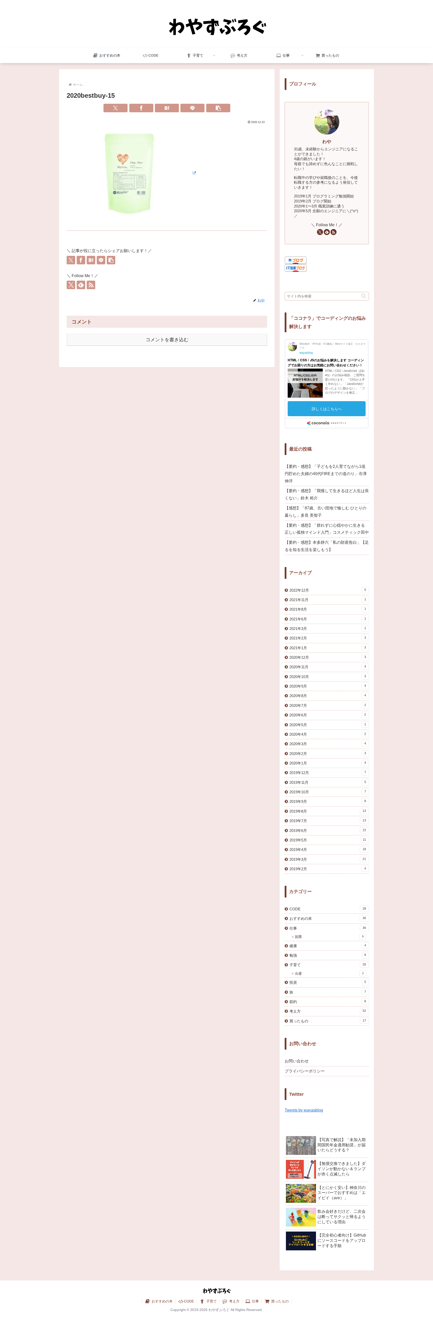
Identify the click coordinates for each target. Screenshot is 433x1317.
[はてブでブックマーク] (167, 108)
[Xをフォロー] (71, 285)
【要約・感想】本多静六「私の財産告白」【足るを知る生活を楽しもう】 (327, 546)
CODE (189, 1301)
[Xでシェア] (115, 108)
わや (326, 141)
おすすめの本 (162, 1301)
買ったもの (279, 1301)
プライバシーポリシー (305, 1071)
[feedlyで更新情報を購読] (81, 285)
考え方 (234, 1301)
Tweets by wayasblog (304, 1110)
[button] (218, 108)
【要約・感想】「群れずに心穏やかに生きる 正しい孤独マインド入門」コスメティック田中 (327, 529)
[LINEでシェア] (192, 108)
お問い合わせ (297, 1061)
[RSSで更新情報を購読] (91, 285)
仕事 (255, 1301)
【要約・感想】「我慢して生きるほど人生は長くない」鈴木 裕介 (327, 494)
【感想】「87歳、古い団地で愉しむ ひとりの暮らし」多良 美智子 (325, 511)
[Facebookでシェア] (141, 108)
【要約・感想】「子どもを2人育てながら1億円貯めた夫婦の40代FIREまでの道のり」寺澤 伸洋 (326, 473)
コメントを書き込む (167, 339)
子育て (211, 1301)
